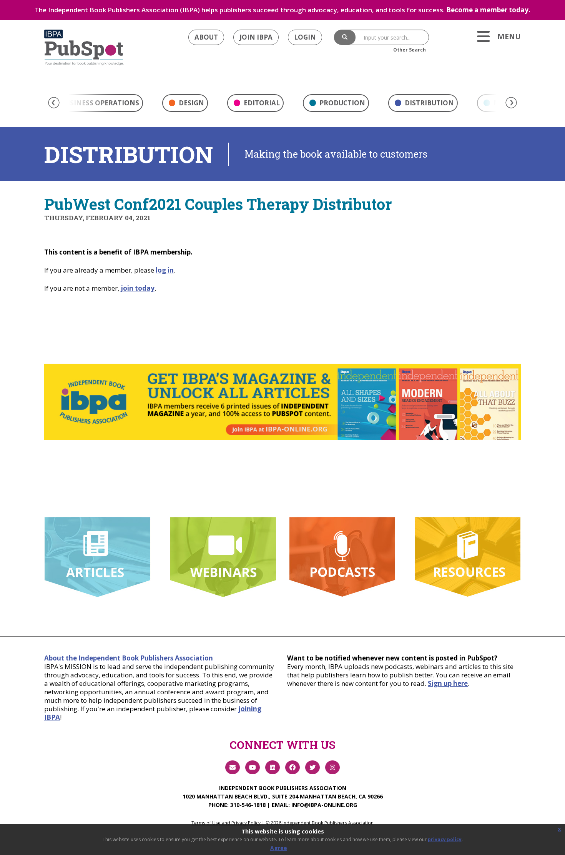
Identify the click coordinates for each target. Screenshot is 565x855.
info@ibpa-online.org (324, 804)
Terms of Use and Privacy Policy (226, 823)
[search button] (345, 37)
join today (138, 288)
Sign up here (448, 683)
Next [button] (511, 102)
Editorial (261, 102)
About (206, 37)
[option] (185, 105)
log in (165, 270)
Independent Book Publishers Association (282, 788)
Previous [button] (54, 102)
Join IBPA (256, 37)
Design (190, 102)
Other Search (409, 50)
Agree (278, 848)
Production (341, 102)
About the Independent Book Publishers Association (128, 658)
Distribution (428, 102)
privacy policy (445, 839)
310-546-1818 (248, 804)
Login (305, 37)
